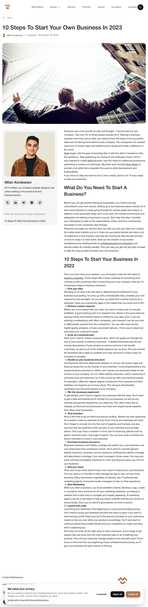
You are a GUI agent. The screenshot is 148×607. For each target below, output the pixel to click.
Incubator (116, 7)
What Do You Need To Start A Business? (25, 214)
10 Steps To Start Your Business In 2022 (25, 221)
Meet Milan (37, 7)
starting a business (74, 278)
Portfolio (86, 7)
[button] (55, 7)
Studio (101, 7)
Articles (71, 7)
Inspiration (133, 7)
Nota (90, 161)
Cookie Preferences (12, 578)
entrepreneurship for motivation (116, 244)
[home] (7, 7)
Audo (66, 153)
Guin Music (132, 165)
